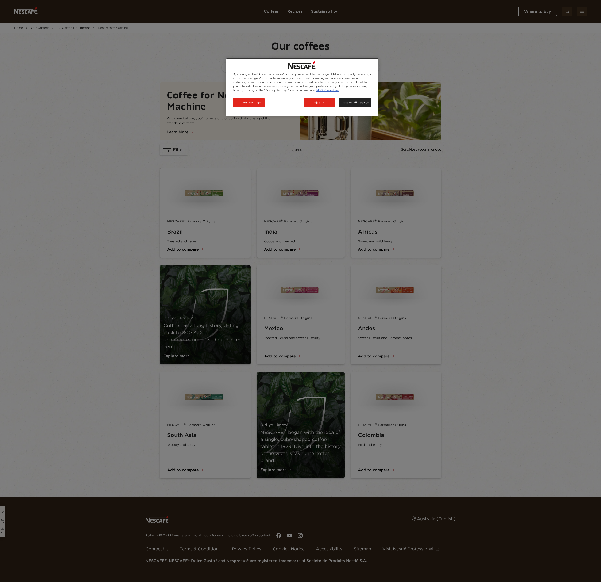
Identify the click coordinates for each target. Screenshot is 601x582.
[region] (302, 87)
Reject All (319, 102)
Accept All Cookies (355, 102)
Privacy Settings (248, 102)
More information (327, 90)
